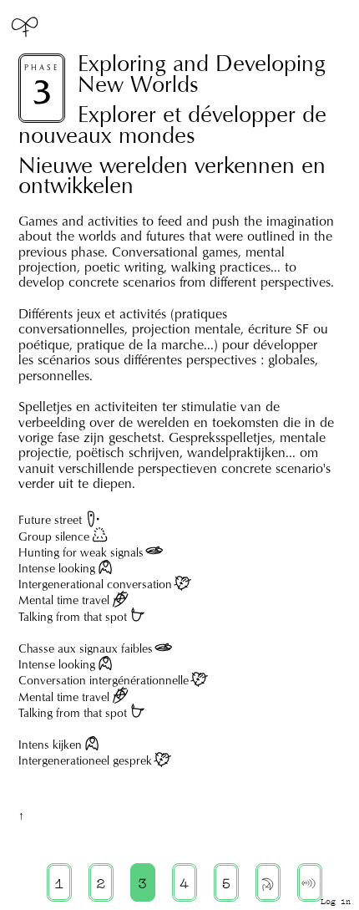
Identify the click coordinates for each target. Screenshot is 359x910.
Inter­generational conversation (95, 584)
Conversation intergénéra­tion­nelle (103, 680)
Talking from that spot (72, 616)
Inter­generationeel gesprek (85, 760)
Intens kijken (50, 744)
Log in (336, 901)
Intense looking (56, 568)
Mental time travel (63, 600)
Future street (50, 519)
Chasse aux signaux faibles (85, 648)
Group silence (53, 536)
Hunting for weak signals (81, 552)
